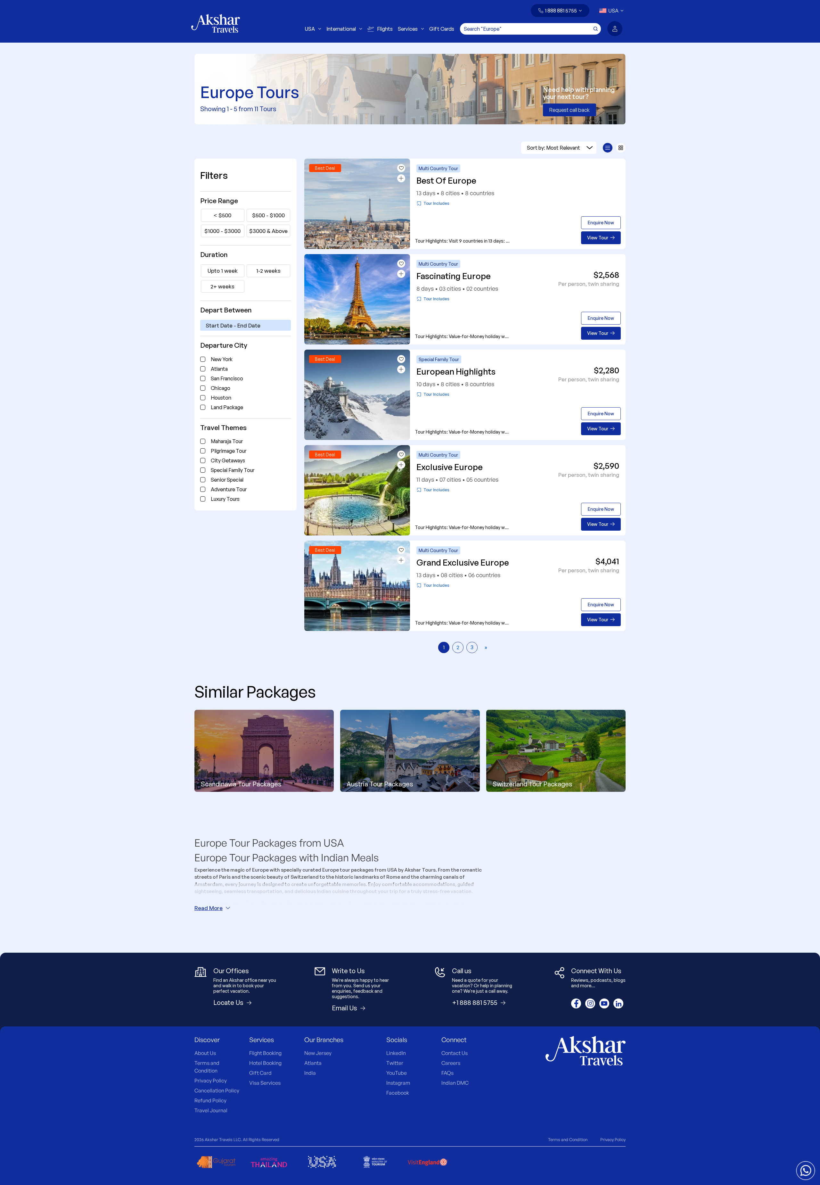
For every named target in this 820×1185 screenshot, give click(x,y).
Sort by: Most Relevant (553, 148)
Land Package (227, 407)
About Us (205, 1053)
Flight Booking (265, 1053)
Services (408, 29)
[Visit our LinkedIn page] (618, 1003)
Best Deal (325, 168)
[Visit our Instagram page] (590, 1003)
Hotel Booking (265, 1063)
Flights (385, 29)
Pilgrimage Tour (228, 451)
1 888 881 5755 (561, 10)
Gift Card (260, 1073)
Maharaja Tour (227, 441)
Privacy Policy (210, 1080)
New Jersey (318, 1053)
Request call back (569, 110)
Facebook (397, 1093)
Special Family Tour (232, 470)
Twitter (394, 1063)
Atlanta (219, 369)
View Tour (597, 237)
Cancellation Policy (216, 1090)
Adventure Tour (229, 489)
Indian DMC (455, 1083)
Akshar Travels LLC (223, 1139)
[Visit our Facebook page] (576, 1003)
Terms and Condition (567, 1139)
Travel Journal (210, 1110)
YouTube (396, 1073)
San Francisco (227, 378)
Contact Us (454, 1053)
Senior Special (227, 479)
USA (310, 29)
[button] (560, 10)
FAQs (447, 1073)
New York (222, 359)
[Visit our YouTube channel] (604, 1003)
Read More (208, 908)
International (341, 29)
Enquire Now (601, 222)
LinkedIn (396, 1053)
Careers (450, 1063)
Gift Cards (441, 29)
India (310, 1073)
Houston (221, 397)
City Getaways (228, 460)
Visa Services (265, 1083)
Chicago (220, 388)
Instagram (398, 1083)
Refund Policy (210, 1100)
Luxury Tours (225, 499)
